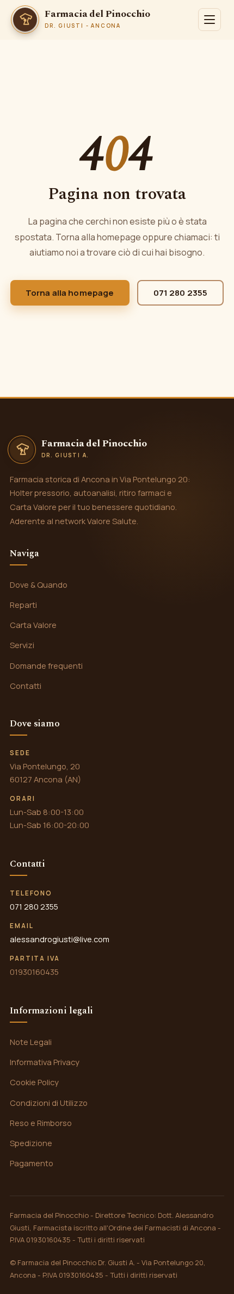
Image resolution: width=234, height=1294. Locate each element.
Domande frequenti (46, 665)
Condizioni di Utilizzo (49, 1102)
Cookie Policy (34, 1082)
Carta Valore (33, 624)
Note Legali (31, 1041)
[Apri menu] (209, 19)
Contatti (25, 685)
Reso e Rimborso (41, 1122)
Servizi (22, 644)
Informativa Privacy (44, 1061)
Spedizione (31, 1142)
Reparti (23, 604)
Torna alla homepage (70, 292)
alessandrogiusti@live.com (59, 939)
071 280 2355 (180, 292)
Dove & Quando (38, 584)
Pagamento (31, 1163)
